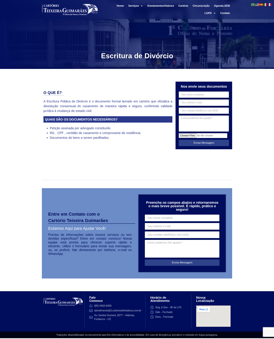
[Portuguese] (253, 4)
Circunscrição (201, 5)
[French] (269, 4)
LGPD (208, 13)
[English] (257, 4)
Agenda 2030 (222, 5)
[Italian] (265, 4)
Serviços (133, 5)
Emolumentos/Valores (160, 5)
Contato (225, 13)
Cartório (183, 5)
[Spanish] (261, 4)
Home (120, 5)
